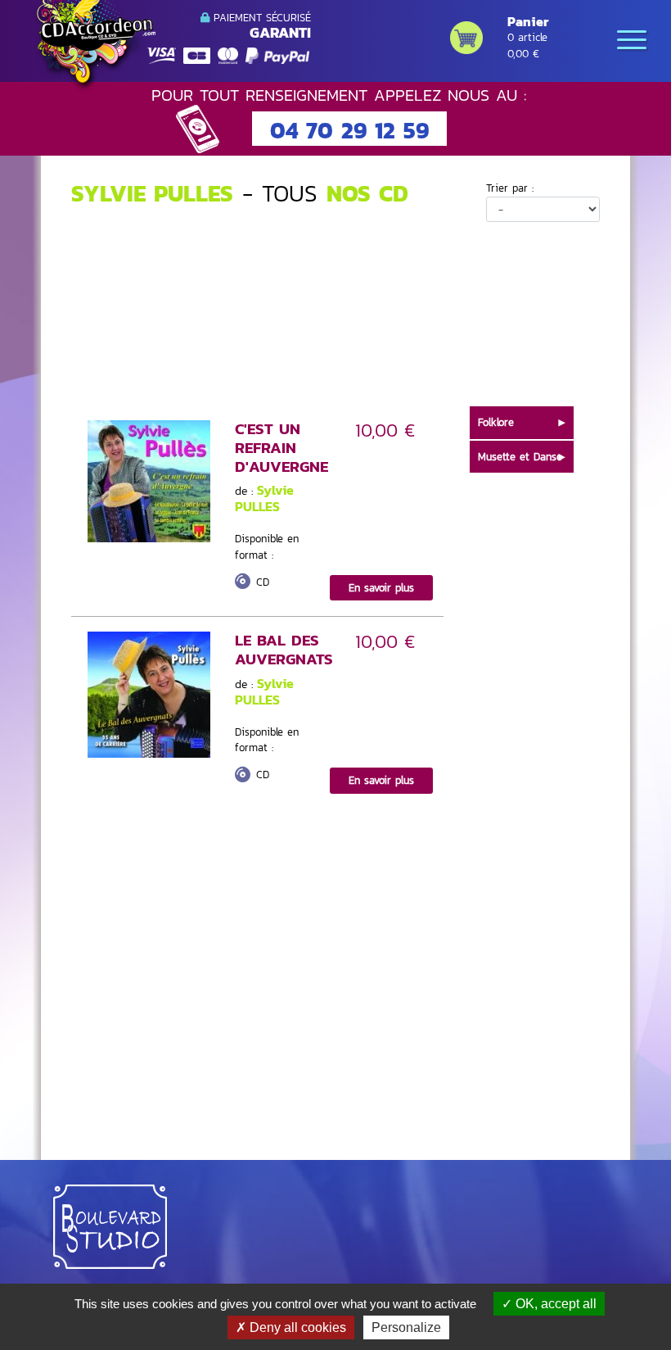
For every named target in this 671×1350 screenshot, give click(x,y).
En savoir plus (381, 588)
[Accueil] (94, 46)
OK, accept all (554, 1304)
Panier (527, 21)
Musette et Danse (520, 456)
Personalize (406, 1327)
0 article (527, 37)
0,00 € (523, 53)
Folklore (496, 422)
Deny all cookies (296, 1327)
